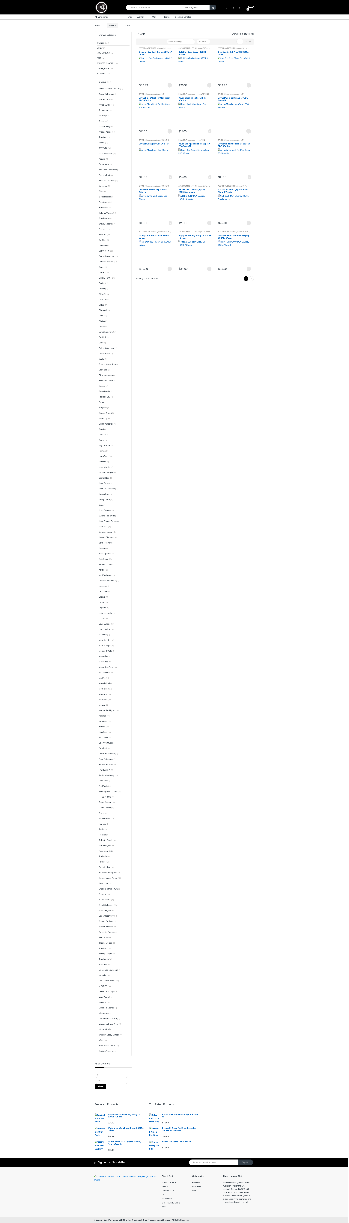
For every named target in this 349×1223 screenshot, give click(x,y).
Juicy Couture (106, 510)
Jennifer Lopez (107, 532)
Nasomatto (105, 721)
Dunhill (103, 359)
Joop (102, 505)
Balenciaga (105, 164)
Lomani (103, 618)
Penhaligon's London (110, 791)
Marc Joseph (106, 645)
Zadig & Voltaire (107, 1051)
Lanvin (103, 602)
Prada (103, 813)
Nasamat (104, 716)
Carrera (104, 272)
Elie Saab (104, 370)
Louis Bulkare (106, 624)
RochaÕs (104, 856)
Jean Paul (105, 526)
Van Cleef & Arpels (109, 981)
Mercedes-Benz (108, 667)
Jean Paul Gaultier (108, 489)
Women (140, 17)
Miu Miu (104, 678)
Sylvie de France (108, 932)
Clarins (103, 321)
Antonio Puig (106, 126)
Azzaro (103, 159)
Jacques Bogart (107, 472)
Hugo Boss (105, 456)
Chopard (104, 310)
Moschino (105, 694)
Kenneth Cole (106, 564)
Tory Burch (105, 959)
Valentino (104, 975)
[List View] (147, 41)
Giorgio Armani (106, 413)
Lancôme (104, 591)
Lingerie (104, 607)
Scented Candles (183, 17)
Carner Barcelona (108, 256)
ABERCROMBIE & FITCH (148, 48)
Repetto (103, 824)
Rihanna (103, 835)
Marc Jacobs (106, 640)
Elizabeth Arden (107, 375)
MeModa (104, 656)
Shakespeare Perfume (110, 889)
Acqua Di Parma (164, 48)
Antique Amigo (107, 132)
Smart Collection (108, 905)
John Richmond (107, 543)
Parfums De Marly (108, 775)
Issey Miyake (106, 467)
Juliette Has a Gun (108, 516)
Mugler (103, 705)
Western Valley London (111, 1035)
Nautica (104, 726)
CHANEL (104, 294)
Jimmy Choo (106, 499)
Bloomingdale (106, 197)
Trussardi (104, 964)
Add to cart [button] (209, 131)
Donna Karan (106, 353)
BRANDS (112, 25)
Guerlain (103, 434)
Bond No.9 (105, 207)
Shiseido (104, 894)
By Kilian (104, 240)
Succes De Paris (108, 921)
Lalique (103, 597)
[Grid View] (139, 41)
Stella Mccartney (108, 916)
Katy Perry (105, 559)
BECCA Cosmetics (108, 180)
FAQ (164, 1195)
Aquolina (104, 137)
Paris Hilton (105, 780)
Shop (130, 17)
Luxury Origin (106, 629)
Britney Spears (107, 224)
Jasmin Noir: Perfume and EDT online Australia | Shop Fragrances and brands (133, 1220)
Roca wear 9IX (107, 851)
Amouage (105, 115)
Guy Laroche (106, 445)
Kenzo (103, 570)
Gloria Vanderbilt (107, 424)
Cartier (103, 283)
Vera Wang (105, 997)
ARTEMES (105, 148)
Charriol (104, 299)
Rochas (104, 862)
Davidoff (104, 337)
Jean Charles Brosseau (110, 521)
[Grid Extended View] (143, 41)
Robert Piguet (106, 845)
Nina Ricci (105, 732)
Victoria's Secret (108, 1008)
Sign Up (245, 1162)
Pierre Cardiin (106, 808)
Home (97, 25)
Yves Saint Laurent (109, 1045)
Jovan (158, 94)
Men (154, 17)
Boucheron (105, 218)
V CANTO (105, 986)
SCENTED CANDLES (107, 63)
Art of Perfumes (107, 153)
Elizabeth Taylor (107, 380)
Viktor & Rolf (106, 1029)
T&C (164, 1207)
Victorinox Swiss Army (110, 1024)
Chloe (103, 305)
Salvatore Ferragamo (110, 872)
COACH (103, 315)
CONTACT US (168, 1190)
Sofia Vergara (106, 910)
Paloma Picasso (107, 764)
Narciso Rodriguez (109, 710)
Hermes (103, 451)
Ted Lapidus (106, 937)
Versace (104, 1002)
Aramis (103, 142)
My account (167, 1198)
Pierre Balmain (107, 802)
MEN (163, 94)
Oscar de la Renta (108, 753)
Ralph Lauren (106, 818)
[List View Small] (151, 41)
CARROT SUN (107, 278)
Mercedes (105, 662)
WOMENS (205, 94)
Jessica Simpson (108, 537)
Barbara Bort (106, 175)
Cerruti (103, 288)
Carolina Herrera (108, 261)
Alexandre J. (106, 99)
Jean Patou (105, 483)
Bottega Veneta (107, 213)
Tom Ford (105, 948)
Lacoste (104, 586)
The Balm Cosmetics (109, 170)
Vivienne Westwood (109, 1018)
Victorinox (105, 1013)
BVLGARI (104, 234)
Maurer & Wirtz (106, 651)
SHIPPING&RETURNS (171, 1203)
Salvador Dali (106, 867)
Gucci (102, 429)
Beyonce (104, 186)
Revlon (103, 829)
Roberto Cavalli (107, 840)
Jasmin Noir (105, 478)
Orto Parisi (105, 748)
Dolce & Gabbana (108, 348)
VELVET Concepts (108, 991)
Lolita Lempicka (107, 613)
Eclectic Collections (108, 364)
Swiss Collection (107, 926)
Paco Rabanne (107, 759)
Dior (102, 343)
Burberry (104, 229)
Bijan (102, 191)
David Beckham (107, 332)
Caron (103, 267)
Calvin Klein (106, 251)
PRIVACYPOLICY (169, 1182)
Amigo (103, 121)
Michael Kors (106, 672)
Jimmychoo (105, 494)
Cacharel (104, 245)
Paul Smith (105, 786)
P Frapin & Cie (107, 797)
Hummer (104, 461)
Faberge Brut (106, 397)
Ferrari (103, 402)
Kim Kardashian (107, 575)
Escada (103, 386)
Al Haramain (105, 110)
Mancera (104, 634)
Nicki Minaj (105, 737)
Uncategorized (105, 68)
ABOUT (165, 1186)
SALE (101, 58)
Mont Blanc (105, 689)
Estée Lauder (106, 391)
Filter (100, 1086)
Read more (169, 85)
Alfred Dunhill (106, 105)
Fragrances (150, 94)
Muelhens (105, 699)
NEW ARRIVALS (105, 53)
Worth (103, 1040)
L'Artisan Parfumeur (109, 580)
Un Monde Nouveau (109, 970)
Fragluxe (104, 407)
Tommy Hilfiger (107, 953)
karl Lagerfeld (106, 553)
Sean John (105, 883)
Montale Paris (106, 683)
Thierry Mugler (107, 943)
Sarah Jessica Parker (110, 878)
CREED (103, 326)
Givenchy (104, 418)
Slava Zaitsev (106, 899)
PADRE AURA (106, 770)
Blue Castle (105, 202)
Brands (167, 17)
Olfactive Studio (107, 743)
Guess (103, 440)
